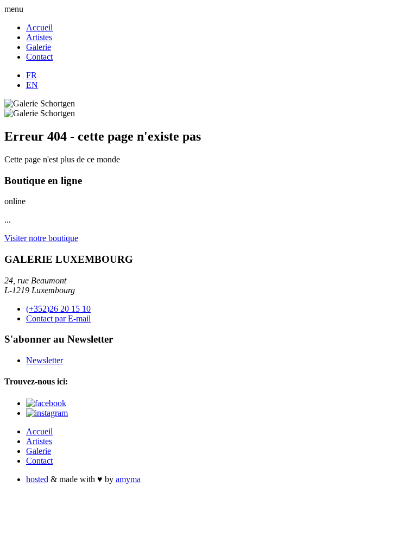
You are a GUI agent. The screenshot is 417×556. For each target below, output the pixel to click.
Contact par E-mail (58, 318)
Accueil (39, 27)
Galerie (38, 47)
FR (31, 75)
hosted (37, 479)
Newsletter (44, 360)
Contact (39, 56)
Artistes (39, 37)
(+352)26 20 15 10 (58, 308)
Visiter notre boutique (41, 238)
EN (32, 85)
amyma (128, 479)
